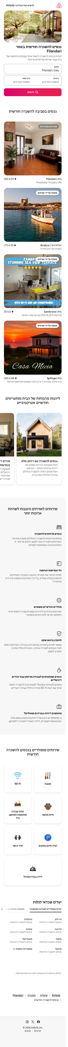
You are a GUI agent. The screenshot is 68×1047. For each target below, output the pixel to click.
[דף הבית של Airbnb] (59, 5)
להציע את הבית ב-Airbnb (20, 5)
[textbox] (47, 82)
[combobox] (33, 70)
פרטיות (37, 1030)
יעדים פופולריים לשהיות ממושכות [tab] (46, 909)
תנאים (28, 1030)
